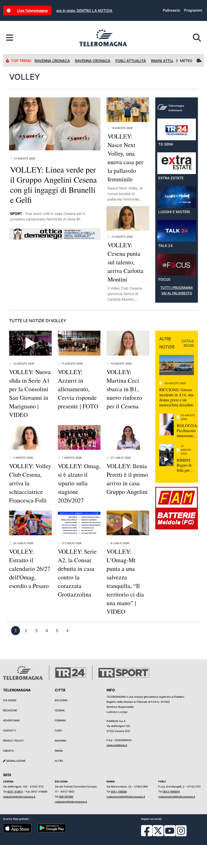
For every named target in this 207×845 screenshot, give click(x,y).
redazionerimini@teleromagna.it (126, 796)
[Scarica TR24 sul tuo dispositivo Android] (52, 827)
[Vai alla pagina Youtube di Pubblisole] (169, 834)
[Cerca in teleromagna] (197, 38)
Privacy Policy (13, 740)
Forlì (58, 730)
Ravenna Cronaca (52, 61)
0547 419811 (15, 791)
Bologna (61, 700)
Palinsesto (171, 10)
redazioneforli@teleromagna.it (176, 796)
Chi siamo (9, 700)
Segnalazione (15, 760)
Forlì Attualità (130, 61)
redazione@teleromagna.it (19, 796)
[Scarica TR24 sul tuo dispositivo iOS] (17, 827)
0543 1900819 (171, 791)
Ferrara (60, 720)
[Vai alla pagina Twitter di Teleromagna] (158, 830)
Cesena (60, 710)
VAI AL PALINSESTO (176, 293)
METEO (186, 61)
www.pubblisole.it (117, 745)
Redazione (10, 710)
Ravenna (60, 740)
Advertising (11, 720)
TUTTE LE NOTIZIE (188, 343)
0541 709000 (119, 791)
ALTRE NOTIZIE (167, 342)
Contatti (9, 730)
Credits (8, 750)
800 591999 (66, 796)
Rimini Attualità (167, 61)
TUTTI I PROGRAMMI (176, 288)
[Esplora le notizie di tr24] (9, 38)
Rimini (59, 750)
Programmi (193, 10)
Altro (59, 760)
